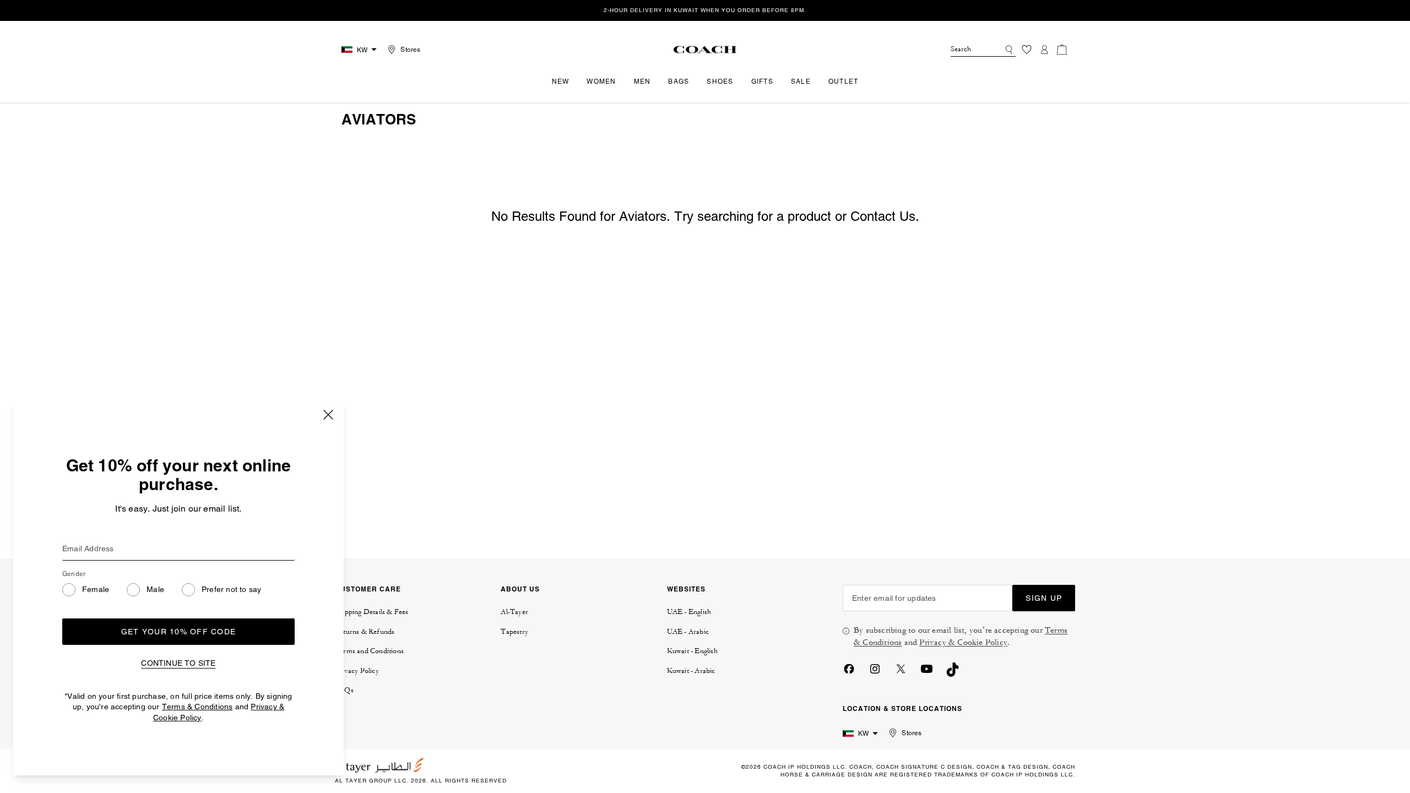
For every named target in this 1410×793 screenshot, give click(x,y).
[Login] (1044, 49)
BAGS (678, 81)
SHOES (720, 81)
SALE (801, 81)
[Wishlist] (1026, 49)
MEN (642, 81)
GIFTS (762, 81)
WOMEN (601, 81)
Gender (73, 574)
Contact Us (882, 216)
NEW (561, 81)
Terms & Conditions (197, 706)
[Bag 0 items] (1062, 49)
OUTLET (843, 81)
